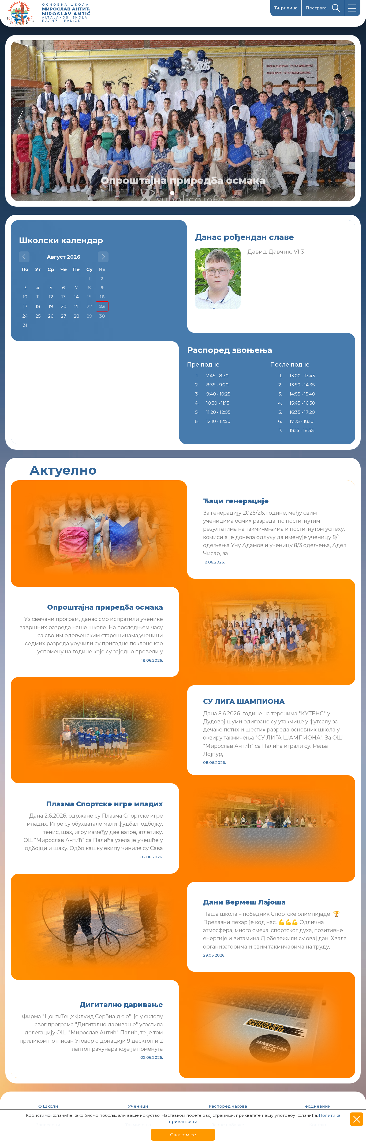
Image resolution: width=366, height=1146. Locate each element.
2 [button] (172, 193)
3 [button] (183, 193)
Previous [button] (21, 120)
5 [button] (204, 193)
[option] (183, 120)
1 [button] (161, 193)
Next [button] (344, 120)
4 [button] (194, 193)
